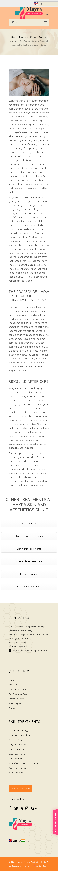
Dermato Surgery (17, 740)
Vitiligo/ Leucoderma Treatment (23, 763)
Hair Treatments (16, 749)
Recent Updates (16, 698)
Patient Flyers (15, 703)
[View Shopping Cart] (47, 14)
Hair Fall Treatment (29, 574)
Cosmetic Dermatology (19, 735)
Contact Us (14, 708)
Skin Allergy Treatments (29, 548)
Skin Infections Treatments (29, 536)
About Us (13, 684)
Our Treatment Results (19, 694)
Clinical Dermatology (18, 730)
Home (14, 37)
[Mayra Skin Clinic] (29, 13)
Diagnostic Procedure (19, 744)
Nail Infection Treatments (29, 586)
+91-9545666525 (18, 642)
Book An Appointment (20, 788)
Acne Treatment (29, 523)
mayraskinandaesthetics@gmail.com (29, 650)
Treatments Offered (27, 37)
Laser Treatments (17, 754)
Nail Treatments (16, 758)
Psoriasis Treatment (18, 768)
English (42, 3)
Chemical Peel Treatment (29, 561)
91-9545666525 (18, 646)
